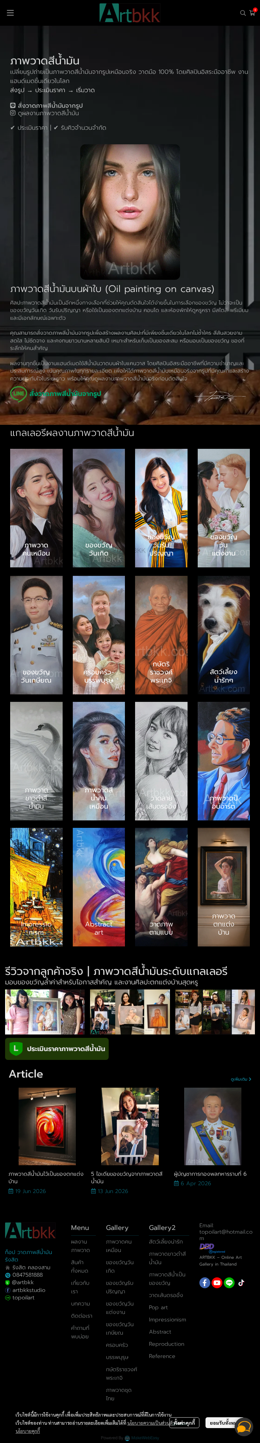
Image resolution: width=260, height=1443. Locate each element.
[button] (243, 13)
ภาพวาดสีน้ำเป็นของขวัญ (167, 1279)
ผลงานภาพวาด (80, 1246)
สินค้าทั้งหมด (79, 1266)
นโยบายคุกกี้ (28, 1431)
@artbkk (23, 1282)
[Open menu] (10, 13)
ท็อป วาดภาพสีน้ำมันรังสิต (28, 1256)
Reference (162, 1356)
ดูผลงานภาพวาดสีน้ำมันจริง (126, 379)
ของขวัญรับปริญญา (119, 1287)
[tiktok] (241, 1282)
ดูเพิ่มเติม (240, 1079)
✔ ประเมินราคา (29, 127)
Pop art (158, 1307)
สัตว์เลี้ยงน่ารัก (166, 1242)
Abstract (160, 1332)
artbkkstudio (27, 1290)
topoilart (24, 1298)
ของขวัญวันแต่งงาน (120, 1308)
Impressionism (167, 1320)
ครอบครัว (117, 1345)
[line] (229, 1282)
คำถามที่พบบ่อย (80, 1332)
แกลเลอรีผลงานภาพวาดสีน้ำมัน (72, 432)
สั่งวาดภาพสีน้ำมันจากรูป (65, 333)
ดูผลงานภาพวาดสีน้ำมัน (48, 113)
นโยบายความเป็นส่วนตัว (151, 1423)
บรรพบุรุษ (117, 1357)
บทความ (80, 1304)
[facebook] (204, 1282)
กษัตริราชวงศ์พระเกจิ (121, 1373)
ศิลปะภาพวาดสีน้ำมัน (33, 303)
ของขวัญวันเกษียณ (120, 1328)
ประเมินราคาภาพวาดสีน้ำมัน (66, 1049)
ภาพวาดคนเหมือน (119, 1246)
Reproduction (166, 1344)
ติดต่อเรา (81, 1316)
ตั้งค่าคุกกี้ (184, 1423)
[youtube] (217, 1282)
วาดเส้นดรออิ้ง (166, 1295)
